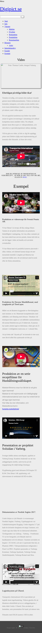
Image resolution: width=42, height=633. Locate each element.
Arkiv (11, 45)
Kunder (7, 51)
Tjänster (7, 27)
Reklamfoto (13, 35)
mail (25, 177)
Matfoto (12, 29)
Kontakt (7, 54)
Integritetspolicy (10, 48)
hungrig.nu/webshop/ (10, 409)
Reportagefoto (14, 40)
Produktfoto (13, 37)
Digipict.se (11, 9)
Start (6, 21)
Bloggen (7, 43)
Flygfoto (12, 32)
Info (5, 24)
